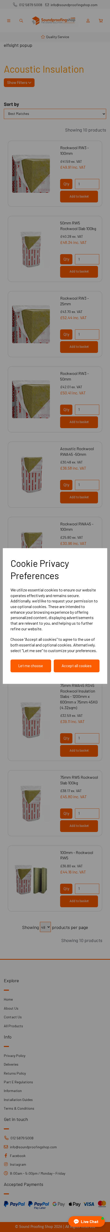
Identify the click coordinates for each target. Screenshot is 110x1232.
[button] (86, 1221)
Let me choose (30, 666)
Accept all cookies (77, 666)
